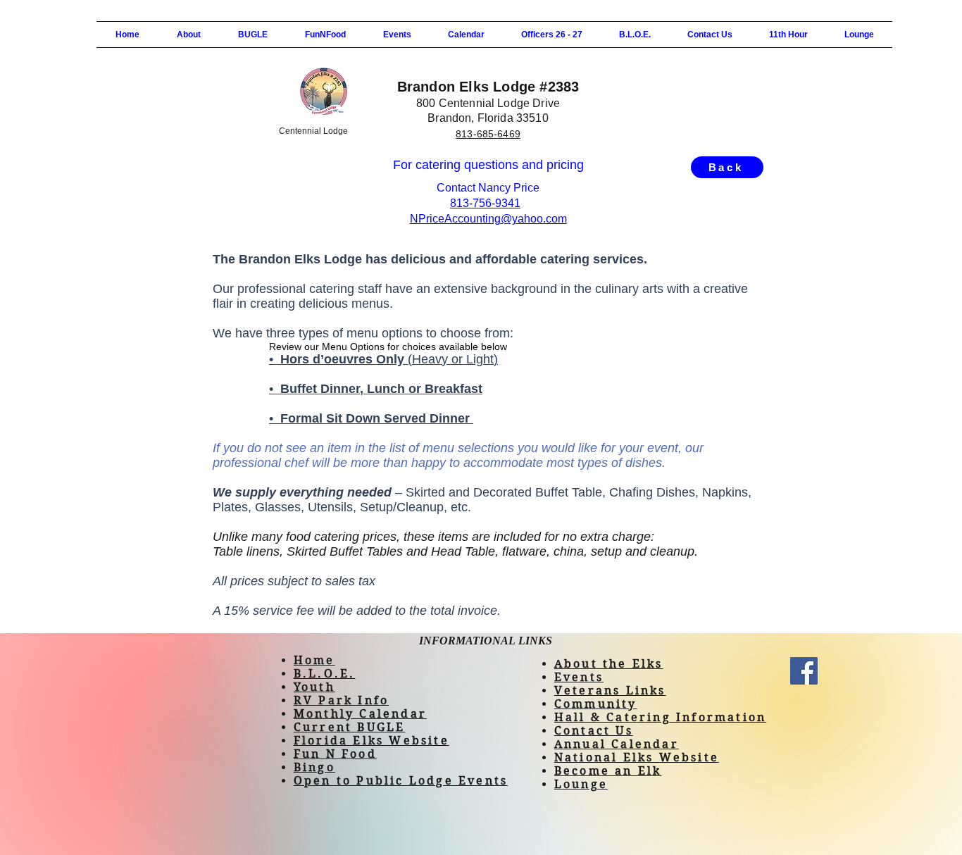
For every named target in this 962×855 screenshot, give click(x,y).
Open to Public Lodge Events (401, 780)
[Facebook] (804, 671)
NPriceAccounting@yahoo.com (488, 219)
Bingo (314, 767)
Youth (314, 687)
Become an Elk (608, 771)
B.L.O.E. (325, 673)
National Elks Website (636, 757)
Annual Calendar (616, 744)
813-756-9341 (485, 203)
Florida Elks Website (371, 740)
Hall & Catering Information (660, 717)
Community (595, 704)
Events (579, 677)
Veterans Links (610, 690)
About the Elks (608, 663)
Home (314, 660)
